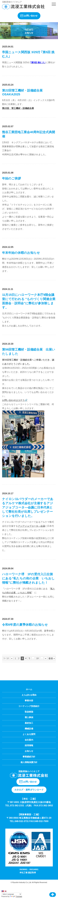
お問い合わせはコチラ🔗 (14, 400)
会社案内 (29, 740)
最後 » (51, 658)
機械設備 (29, 728)
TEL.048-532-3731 (19, 821)
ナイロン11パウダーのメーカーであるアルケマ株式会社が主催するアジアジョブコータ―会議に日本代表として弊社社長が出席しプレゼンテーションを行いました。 (27, 507)
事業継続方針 (29, 756)
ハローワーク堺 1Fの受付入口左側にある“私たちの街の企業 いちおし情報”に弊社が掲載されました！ (28, 578)
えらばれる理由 (29, 695)
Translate (19, 896)
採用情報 (29, 745)
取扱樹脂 (29, 712)
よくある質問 (29, 734)
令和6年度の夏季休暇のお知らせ (25, 624)
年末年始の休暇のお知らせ (21, 252)
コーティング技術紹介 (29, 706)
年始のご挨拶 (11, 178)
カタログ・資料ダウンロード (29, 789)
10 (37, 658)
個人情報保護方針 (29, 762)
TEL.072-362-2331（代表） (19, 805)
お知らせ (29, 751)
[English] (2, 891)
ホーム (29, 689)
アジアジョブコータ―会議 (31, 526)
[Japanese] (5, 891)
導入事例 (29, 717)
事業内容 (29, 700)
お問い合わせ (31, 15)
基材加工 (29, 723)
